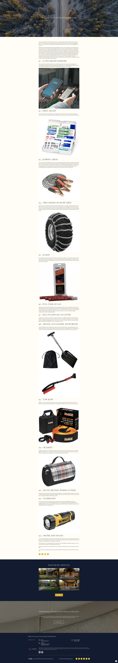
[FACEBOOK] (76, 659)
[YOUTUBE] (84, 659)
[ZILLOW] (89, 659)
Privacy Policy (70, 658)
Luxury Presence (49, 658)
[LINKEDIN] (81, 659)
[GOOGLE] (86, 659)
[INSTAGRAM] (79, 659)
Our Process (59, 622)
